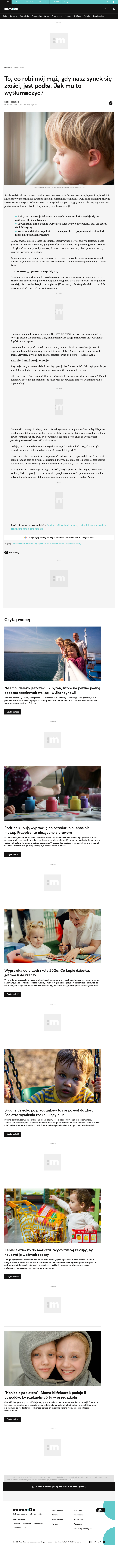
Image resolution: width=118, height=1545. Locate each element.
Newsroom (78, 1515)
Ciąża (5, 16)
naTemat (17, 2)
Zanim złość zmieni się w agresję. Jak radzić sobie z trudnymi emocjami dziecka (58, 527)
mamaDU (6, 2)
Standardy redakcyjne (82, 1528)
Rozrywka (67, 2)
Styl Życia (77, 16)
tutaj (73, 1480)
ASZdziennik (42, 2)
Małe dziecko (24, 16)
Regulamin (78, 1524)
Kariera (55, 1515)
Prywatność (78, 1519)
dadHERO (55, 2)
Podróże (87, 16)
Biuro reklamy (57, 1510)
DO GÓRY (100, 1510)
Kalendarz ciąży (98, 16)
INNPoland (29, 2)
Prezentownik (57, 16)
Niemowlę (13, 16)
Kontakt (55, 1524)
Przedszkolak (37, 16)
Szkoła (46, 16)
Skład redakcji (57, 1519)
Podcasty (68, 16)
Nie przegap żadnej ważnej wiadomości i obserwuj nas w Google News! (61, 537)
